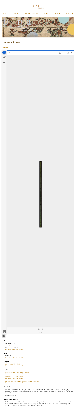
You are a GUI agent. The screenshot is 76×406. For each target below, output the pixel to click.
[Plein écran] (4, 72)
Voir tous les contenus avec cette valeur (14, 345)
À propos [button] (68, 13)
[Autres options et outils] (64, 52)
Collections (16, 13)
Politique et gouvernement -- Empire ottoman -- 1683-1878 (22, 381)
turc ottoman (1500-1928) (12, 364)
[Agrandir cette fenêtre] (68, 52)
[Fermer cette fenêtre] (71, 52)
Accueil (5, 13)
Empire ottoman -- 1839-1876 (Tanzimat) (17, 372)
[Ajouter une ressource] (4, 52)
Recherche (46, 13)
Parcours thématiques (31, 13)
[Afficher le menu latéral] (9, 52)
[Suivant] (39, 329)
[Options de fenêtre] (60, 52)
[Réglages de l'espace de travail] (4, 62)
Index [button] (57, 13)
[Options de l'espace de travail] (4, 67)
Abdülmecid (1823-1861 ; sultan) (14, 377)
